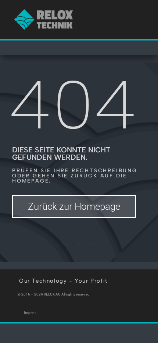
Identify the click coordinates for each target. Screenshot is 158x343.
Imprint (30, 313)
